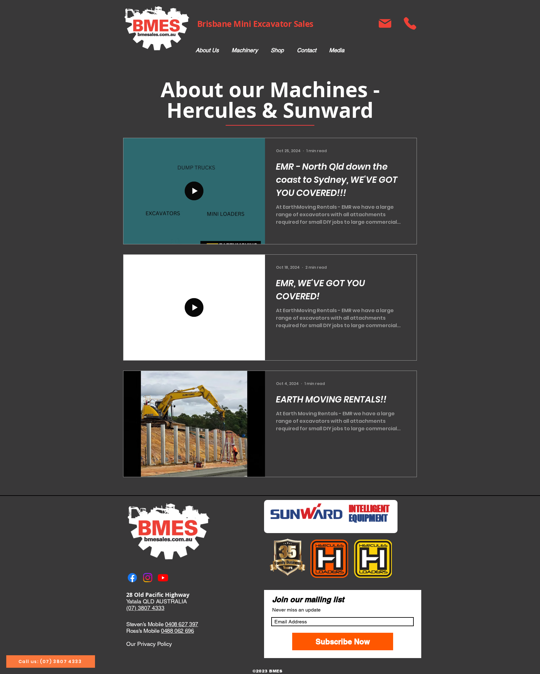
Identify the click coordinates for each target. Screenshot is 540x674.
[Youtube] (163, 578)
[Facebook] (132, 578)
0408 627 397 (181, 624)
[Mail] (385, 23)
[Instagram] (148, 578)
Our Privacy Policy (149, 644)
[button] (244, 50)
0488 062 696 (177, 630)
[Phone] (410, 23)
